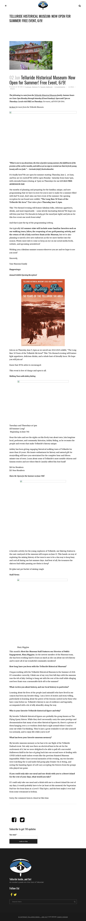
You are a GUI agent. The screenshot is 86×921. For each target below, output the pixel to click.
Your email (13, 834)
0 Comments (60, 87)
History (35, 87)
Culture (28, 87)
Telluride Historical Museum (45, 95)
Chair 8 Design (62, 917)
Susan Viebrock (47, 87)
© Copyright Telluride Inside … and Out (33, 917)
